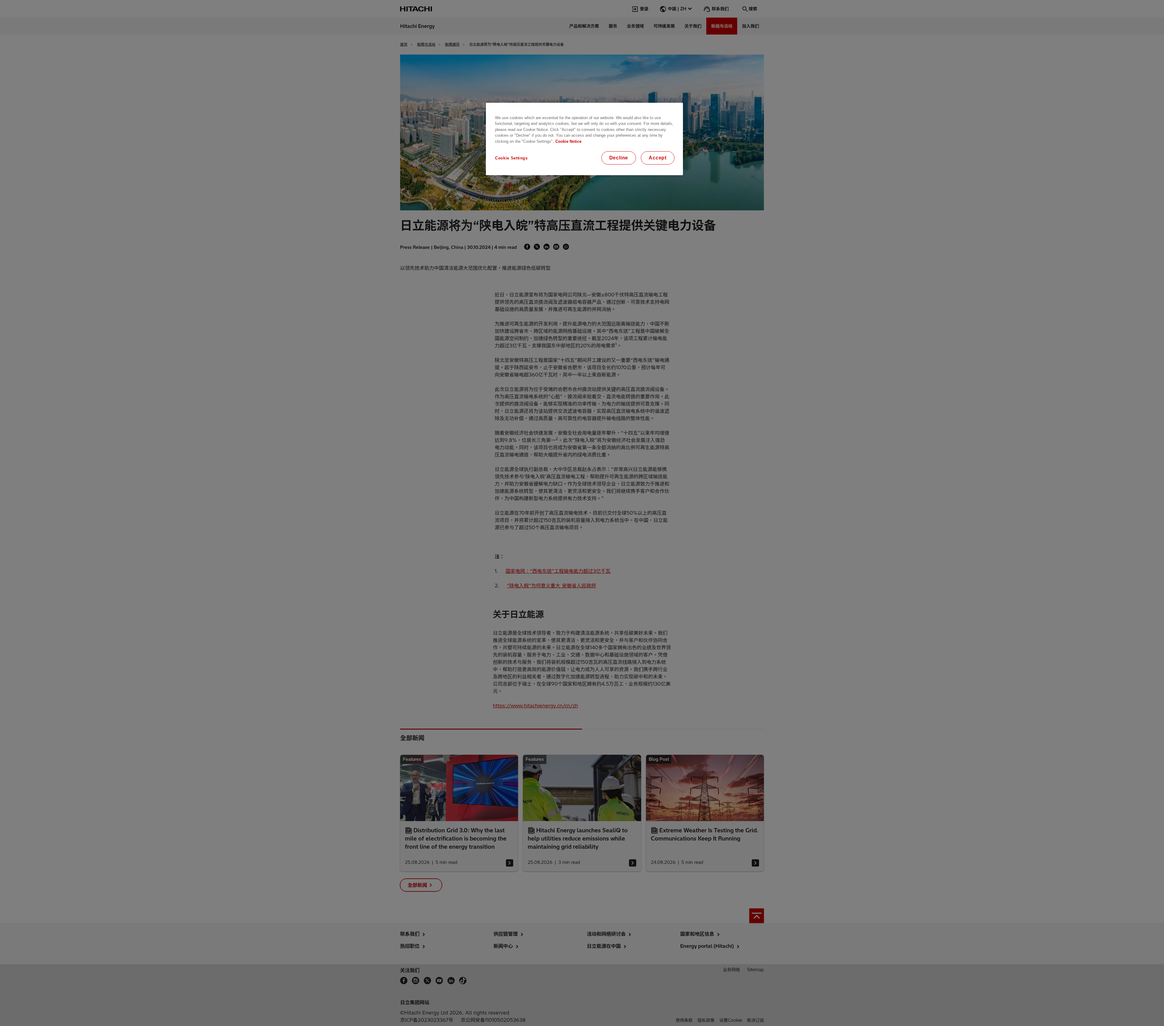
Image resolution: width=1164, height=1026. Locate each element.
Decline (618, 157)
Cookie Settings (511, 158)
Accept (658, 157)
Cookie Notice (568, 141)
